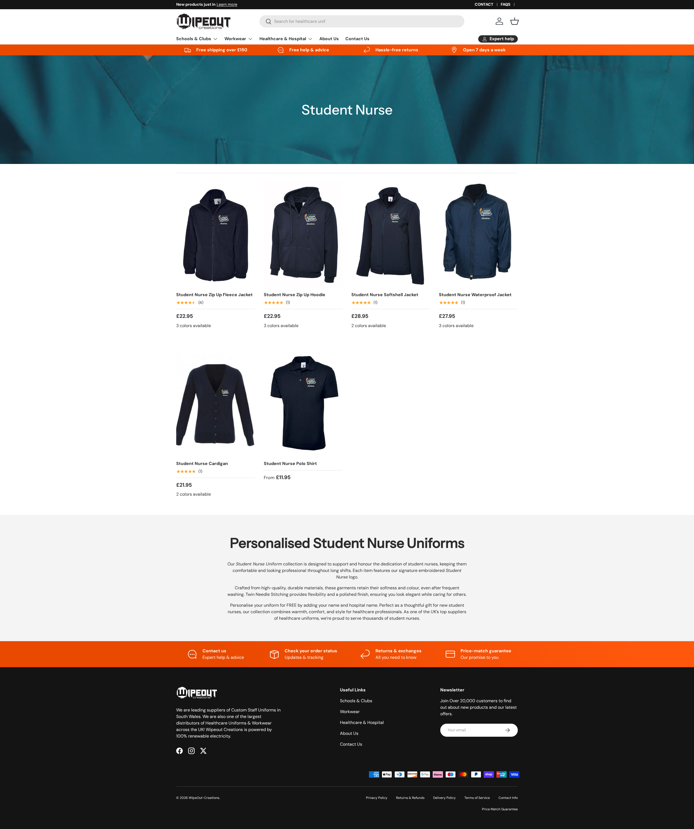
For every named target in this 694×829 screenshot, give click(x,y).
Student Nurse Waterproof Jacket (475, 295)
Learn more (227, 4)
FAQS (505, 4)
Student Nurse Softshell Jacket (384, 295)
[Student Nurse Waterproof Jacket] (478, 234)
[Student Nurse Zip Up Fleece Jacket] (215, 234)
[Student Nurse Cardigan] (215, 403)
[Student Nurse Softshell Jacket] (390, 234)
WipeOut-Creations (204, 798)
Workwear (235, 39)
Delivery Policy (444, 798)
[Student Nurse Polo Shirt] (303, 403)
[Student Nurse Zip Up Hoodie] (303, 234)
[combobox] (361, 21)
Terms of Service (477, 798)
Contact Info (508, 798)
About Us (329, 39)
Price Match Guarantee (500, 809)
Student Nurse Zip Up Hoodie (294, 295)
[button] (514, 21)
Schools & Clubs (193, 39)
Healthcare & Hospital (282, 39)
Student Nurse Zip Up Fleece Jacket (214, 295)
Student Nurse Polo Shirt (290, 463)
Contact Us (357, 39)
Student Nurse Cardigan (202, 463)
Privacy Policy (376, 798)
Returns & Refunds (410, 798)
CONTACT (484, 4)
